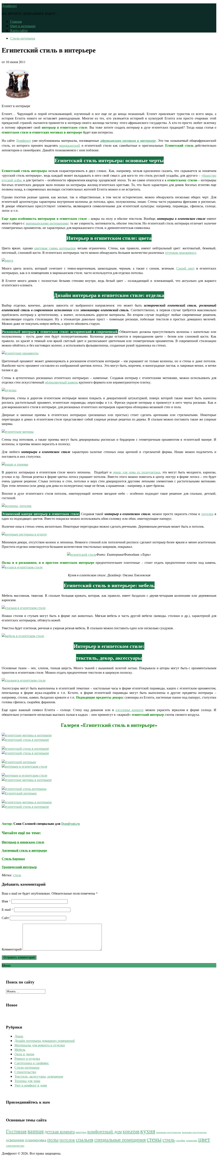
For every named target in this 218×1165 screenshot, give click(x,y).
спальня (84, 1139)
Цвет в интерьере (23, 26)
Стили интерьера (22, 38)
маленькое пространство (194, 1132)
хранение (191, 1140)
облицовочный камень (61, 382)
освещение (15, 1139)
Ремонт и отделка (27, 1058)
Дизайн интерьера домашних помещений (44, 1040)
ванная (35, 1131)
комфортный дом (104, 1131)
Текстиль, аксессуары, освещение (38, 1076)
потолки (207, 513)
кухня (147, 1131)
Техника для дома (27, 1080)
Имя (6, 901)
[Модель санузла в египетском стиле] (24, 788)
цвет (204, 1139)
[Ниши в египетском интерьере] (27, 802)
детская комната (59, 1131)
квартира (81, 1132)
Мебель (19, 1049)
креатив (131, 1131)
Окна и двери (24, 1054)
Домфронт (9, 5)
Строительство (25, 1072)
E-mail (7, 909)
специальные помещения (120, 1139)
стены (154, 1139)
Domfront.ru (70, 823)
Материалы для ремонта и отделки (39, 1045)
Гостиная (16, 1131)
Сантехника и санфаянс (31, 1063)
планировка (35, 1140)
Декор (18, 1036)
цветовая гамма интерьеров (55, 248)
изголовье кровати (129, 710)
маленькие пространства (168, 1132)
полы (53, 1139)
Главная (16, 21)
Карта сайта (18, 30)
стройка (180, 1140)
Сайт (5, 917)
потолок (67, 1140)
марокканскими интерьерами (47, 223)
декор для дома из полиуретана (136, 472)
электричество (15, 1146)
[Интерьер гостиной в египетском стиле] (25, 806)
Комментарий (12, 949)
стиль (17, 875)
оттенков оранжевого (180, 252)
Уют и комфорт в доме (30, 1085)
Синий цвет (185, 268)
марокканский (69, 145)
